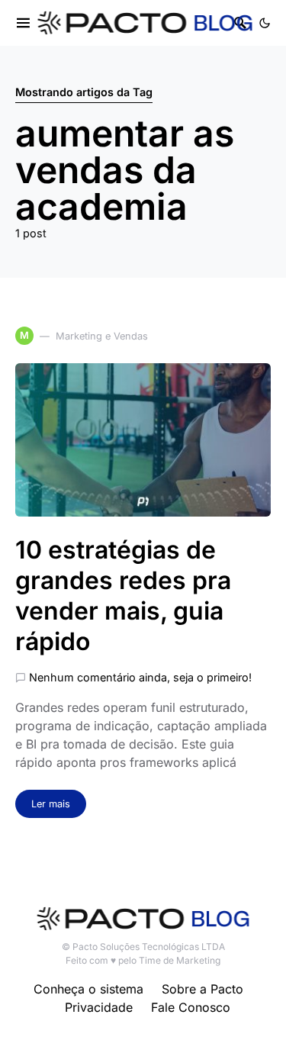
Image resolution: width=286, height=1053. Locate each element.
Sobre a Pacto (202, 989)
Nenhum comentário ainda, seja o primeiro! (140, 677)
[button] (265, 23)
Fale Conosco (190, 1007)
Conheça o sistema (88, 989)
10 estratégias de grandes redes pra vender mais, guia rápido (123, 595)
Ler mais (50, 804)
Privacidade (99, 1007)
